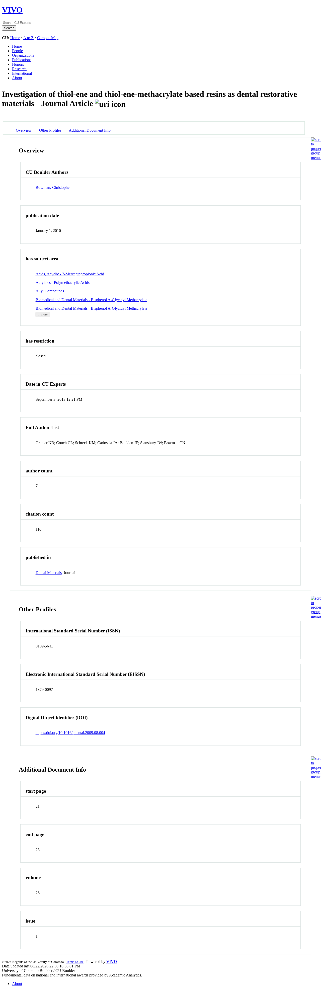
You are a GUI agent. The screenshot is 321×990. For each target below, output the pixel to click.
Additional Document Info (90, 130)
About (17, 78)
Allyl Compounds (50, 291)
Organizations (23, 55)
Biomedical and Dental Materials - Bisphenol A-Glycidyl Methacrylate (91, 300)
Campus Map (47, 38)
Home (15, 38)
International (22, 73)
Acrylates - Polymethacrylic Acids (63, 282)
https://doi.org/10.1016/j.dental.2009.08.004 (70, 732)
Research (19, 69)
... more (43, 314)
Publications (21, 60)
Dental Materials (49, 572)
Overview (24, 130)
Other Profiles (50, 130)
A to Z (28, 38)
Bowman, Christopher (53, 187)
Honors (18, 64)
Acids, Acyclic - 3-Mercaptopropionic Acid (70, 274)
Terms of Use (75, 962)
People (17, 51)
